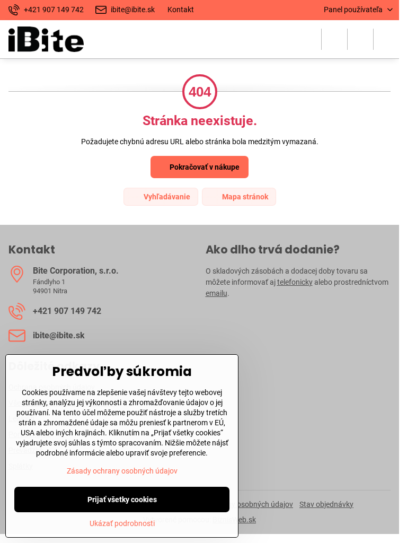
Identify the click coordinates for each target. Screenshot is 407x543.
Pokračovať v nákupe (204, 167)
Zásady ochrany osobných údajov (122, 471)
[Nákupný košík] (360, 39)
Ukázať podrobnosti (122, 523)
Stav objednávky (326, 504)
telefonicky (295, 282)
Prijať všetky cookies (122, 499)
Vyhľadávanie (166, 196)
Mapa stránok (244, 196)
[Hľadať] (334, 39)
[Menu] (386, 39)
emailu (216, 293)
